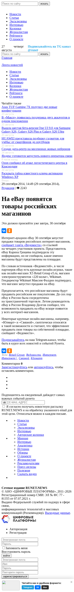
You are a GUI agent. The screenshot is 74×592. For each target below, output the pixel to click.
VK (37, 587)
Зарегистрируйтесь (14, 367)
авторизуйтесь (43, 367)
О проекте (16, 39)
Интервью (16, 25)
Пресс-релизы (26, 467)
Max (45, 587)
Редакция (8, 188)
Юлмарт (36, 358)
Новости (15, 14)
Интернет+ (9, 358)
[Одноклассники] (9, 230)
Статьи (14, 17)
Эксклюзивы (18, 21)
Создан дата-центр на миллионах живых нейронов (36, 149)
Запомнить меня (16, 548)
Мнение (22, 438)
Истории (23, 449)
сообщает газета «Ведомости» (22, 245)
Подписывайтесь (13, 339)
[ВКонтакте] (4, 230)
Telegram (27, 587)
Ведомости (33, 354)
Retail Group (17, 354)
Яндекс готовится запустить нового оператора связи (37, 156)
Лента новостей (12, 65)
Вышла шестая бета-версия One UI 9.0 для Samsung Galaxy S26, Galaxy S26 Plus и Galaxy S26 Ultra (36, 129)
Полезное (23, 470)
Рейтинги (15, 35)
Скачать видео (27, 474)
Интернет (49, 354)
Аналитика (24, 445)
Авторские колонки (30, 434)
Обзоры (22, 452)
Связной (24, 358)
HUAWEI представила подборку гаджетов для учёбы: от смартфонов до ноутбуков (33, 140)
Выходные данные (57, 513)
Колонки (15, 28)
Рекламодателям (28, 463)
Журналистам (18, 32)
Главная (7, 57)
